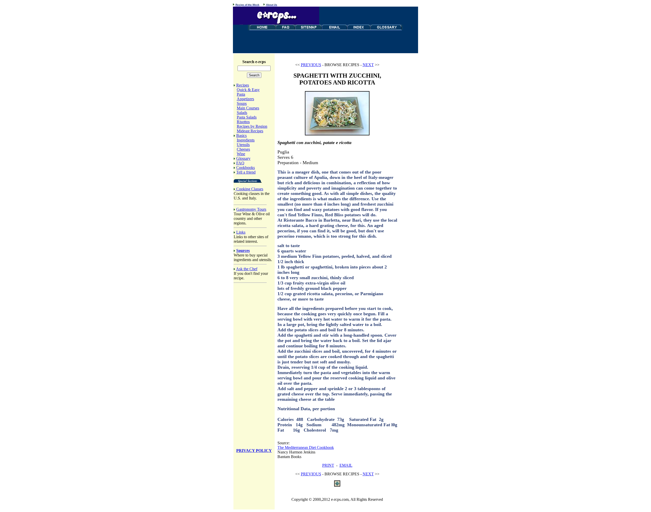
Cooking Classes (249, 189)
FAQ (240, 163)
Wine (241, 154)
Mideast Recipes (250, 131)
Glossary (243, 158)
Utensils (243, 145)
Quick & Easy (248, 90)
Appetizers (245, 99)
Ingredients (246, 140)
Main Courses (248, 108)
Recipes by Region (252, 126)
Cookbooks (245, 167)
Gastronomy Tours (251, 209)
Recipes (242, 85)
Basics (241, 135)
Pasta (241, 94)
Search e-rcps (254, 62)
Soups (242, 103)
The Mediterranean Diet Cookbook (305, 447)
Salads (242, 112)
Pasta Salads (247, 117)
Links (240, 232)
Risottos (243, 122)
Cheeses (243, 149)
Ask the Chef (246, 269)
